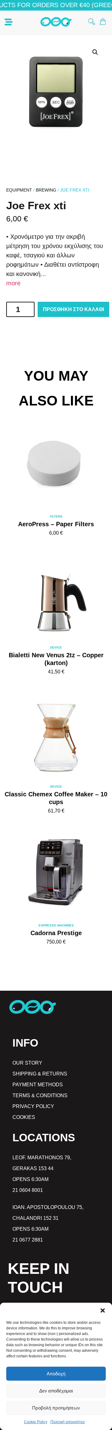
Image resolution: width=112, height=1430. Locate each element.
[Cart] (102, 21)
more (13, 283)
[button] (103, 1310)
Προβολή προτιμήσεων (56, 1407)
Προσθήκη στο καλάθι (73, 309)
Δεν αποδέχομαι (56, 1390)
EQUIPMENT (19, 190)
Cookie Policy (35, 1422)
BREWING (46, 190)
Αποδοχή (56, 1373)
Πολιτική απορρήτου (67, 1422)
